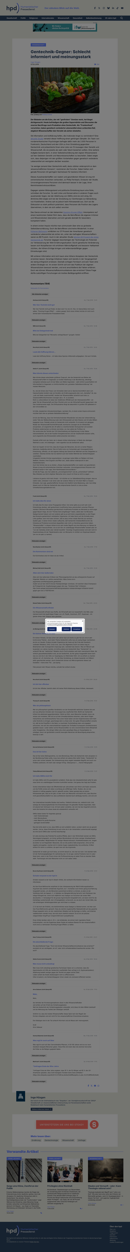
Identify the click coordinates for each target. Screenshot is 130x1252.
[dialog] (65, 626)
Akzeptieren (76, 629)
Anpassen (52, 629)
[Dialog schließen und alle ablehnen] (82, 620)
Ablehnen (66, 629)
